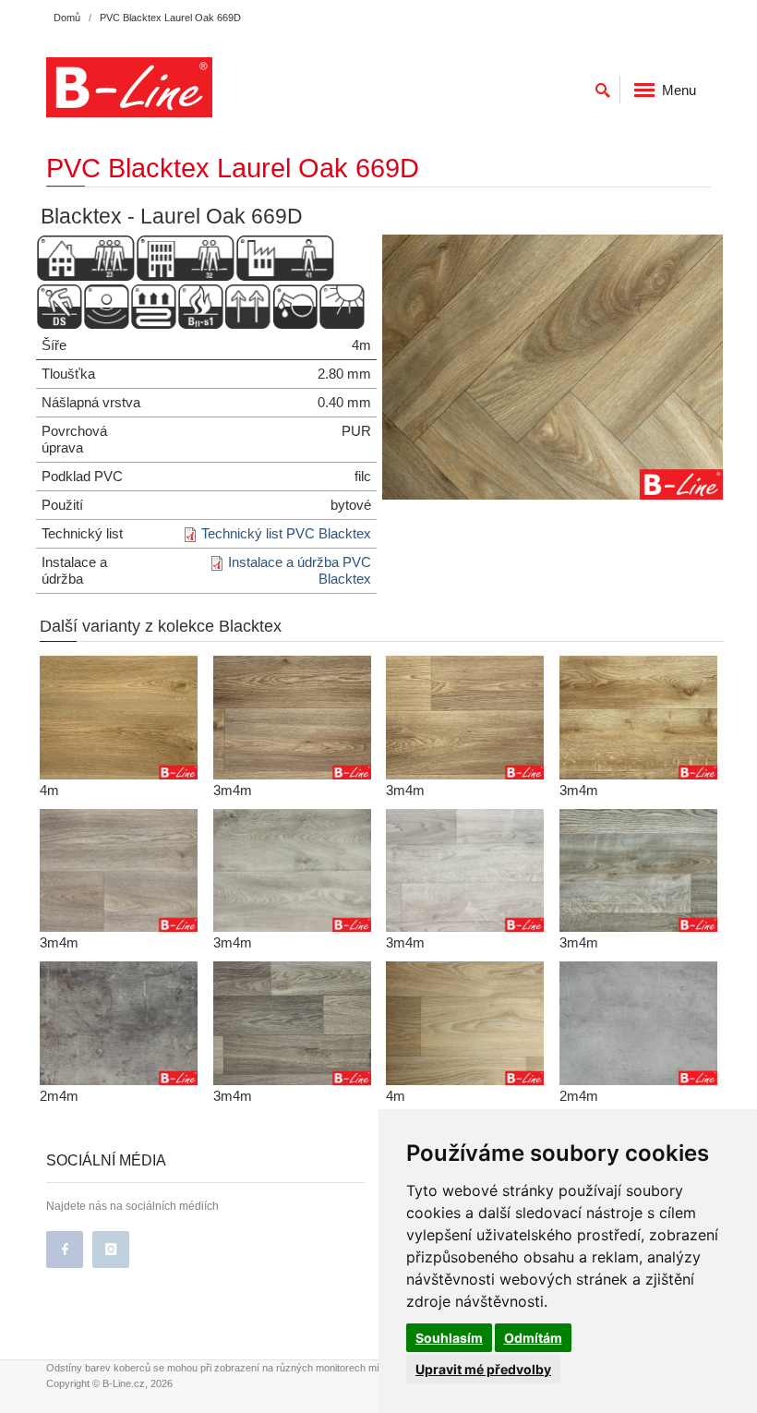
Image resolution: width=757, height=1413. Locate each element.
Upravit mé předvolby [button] (483, 1369)
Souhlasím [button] (449, 1338)
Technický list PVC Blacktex (286, 533)
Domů (67, 17)
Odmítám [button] (533, 1338)
